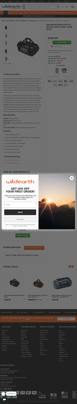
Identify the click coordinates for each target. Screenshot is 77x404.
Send (20, 212)
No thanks (20, 219)
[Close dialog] (72, 178)
